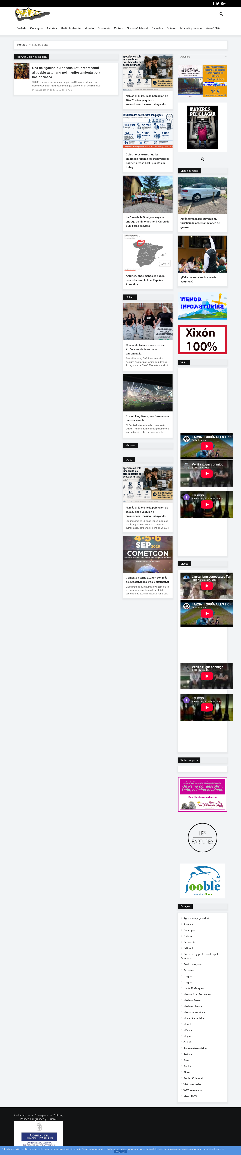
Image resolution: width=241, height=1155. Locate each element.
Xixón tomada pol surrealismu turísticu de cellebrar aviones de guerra (200, 223)
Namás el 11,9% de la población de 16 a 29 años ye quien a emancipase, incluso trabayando (147, 100)
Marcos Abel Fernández (197, 994)
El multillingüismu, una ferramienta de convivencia (147, 418)
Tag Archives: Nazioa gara (31, 56)
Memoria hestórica (194, 1012)
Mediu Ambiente (71, 28)
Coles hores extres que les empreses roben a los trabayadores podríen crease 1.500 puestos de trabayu (147, 161)
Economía (104, 28)
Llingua (187, 976)
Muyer (187, 1036)
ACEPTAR (120, 1152)
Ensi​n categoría (192, 964)
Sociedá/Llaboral (137, 28)
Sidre (186, 1072)
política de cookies (215, 1149)
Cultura (118, 28)
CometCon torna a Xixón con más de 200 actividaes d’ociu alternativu (147, 579)
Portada (21, 28)
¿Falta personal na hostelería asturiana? (198, 279)
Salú (186, 1060)
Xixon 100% (213, 28)
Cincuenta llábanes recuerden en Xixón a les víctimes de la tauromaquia (146, 349)
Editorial (188, 948)
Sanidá (187, 1066)
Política (187, 1054)
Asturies (51, 28)
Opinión (171, 28)
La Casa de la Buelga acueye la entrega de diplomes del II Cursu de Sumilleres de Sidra (147, 221)
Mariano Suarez (192, 1000)
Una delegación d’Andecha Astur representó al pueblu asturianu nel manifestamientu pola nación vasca (66, 72)
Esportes (157, 28)
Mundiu (89, 28)
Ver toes (130, 445)
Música (187, 1030)
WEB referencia (192, 1090)
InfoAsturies (32, 14)
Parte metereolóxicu (195, 1048)
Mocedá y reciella (191, 28)
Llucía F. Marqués (193, 988)
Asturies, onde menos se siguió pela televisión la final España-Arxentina (145, 280)
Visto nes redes (192, 1084)
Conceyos (36, 28)
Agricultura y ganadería (196, 918)
